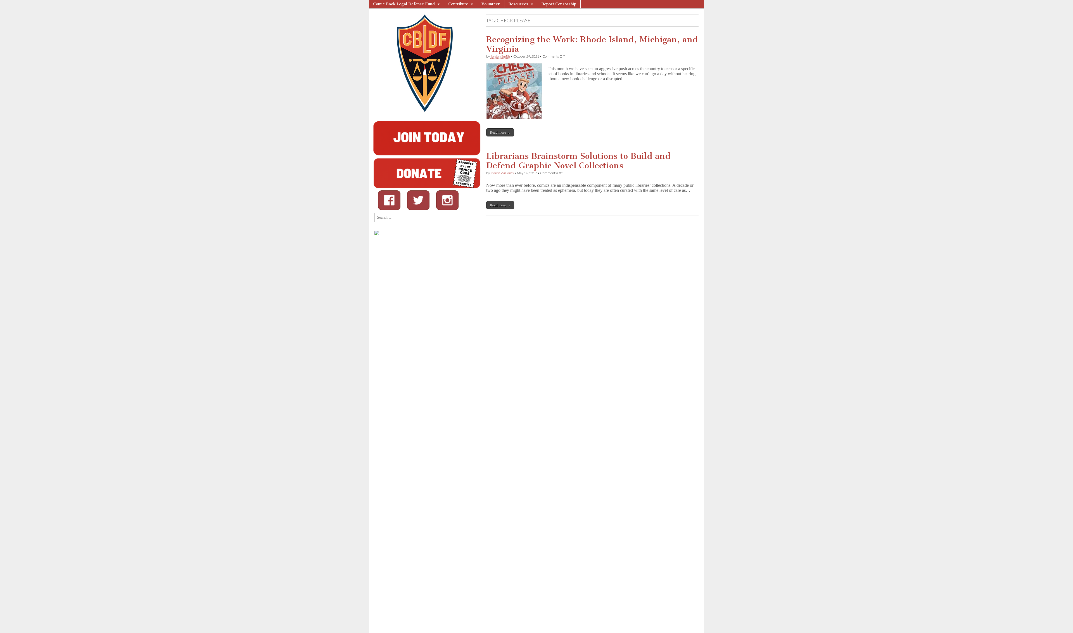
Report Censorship (559, 4)
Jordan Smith (500, 56)
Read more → (500, 132)
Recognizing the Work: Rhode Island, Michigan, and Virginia (592, 44)
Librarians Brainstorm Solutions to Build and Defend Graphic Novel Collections (578, 161)
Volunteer (490, 4)
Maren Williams (502, 173)
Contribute (458, 4)
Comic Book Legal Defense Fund (404, 4)
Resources (518, 4)
